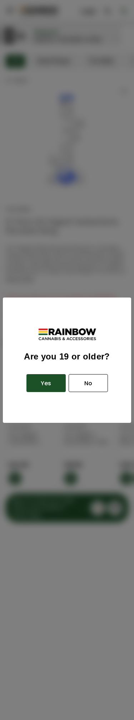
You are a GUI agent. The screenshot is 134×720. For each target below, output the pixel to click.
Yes (46, 383)
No (88, 383)
